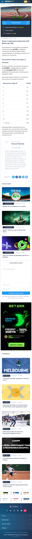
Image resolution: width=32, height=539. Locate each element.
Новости (7, 375)
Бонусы (10, 4)
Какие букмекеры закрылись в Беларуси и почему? (15, 459)
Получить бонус (16, 22)
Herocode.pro (16, 536)
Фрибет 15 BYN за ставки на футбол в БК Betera (14, 230)
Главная (3, 4)
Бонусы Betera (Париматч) (20, 4)
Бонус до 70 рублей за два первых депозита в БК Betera (16, 256)
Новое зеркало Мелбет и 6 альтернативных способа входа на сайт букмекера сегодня (15, 405)
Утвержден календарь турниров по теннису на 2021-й (16, 379)
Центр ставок (6, 524)
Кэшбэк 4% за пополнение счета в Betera (14, 206)
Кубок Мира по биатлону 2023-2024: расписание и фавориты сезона (13, 432)
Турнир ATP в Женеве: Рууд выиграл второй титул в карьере (15, 485)
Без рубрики (6, 402)
